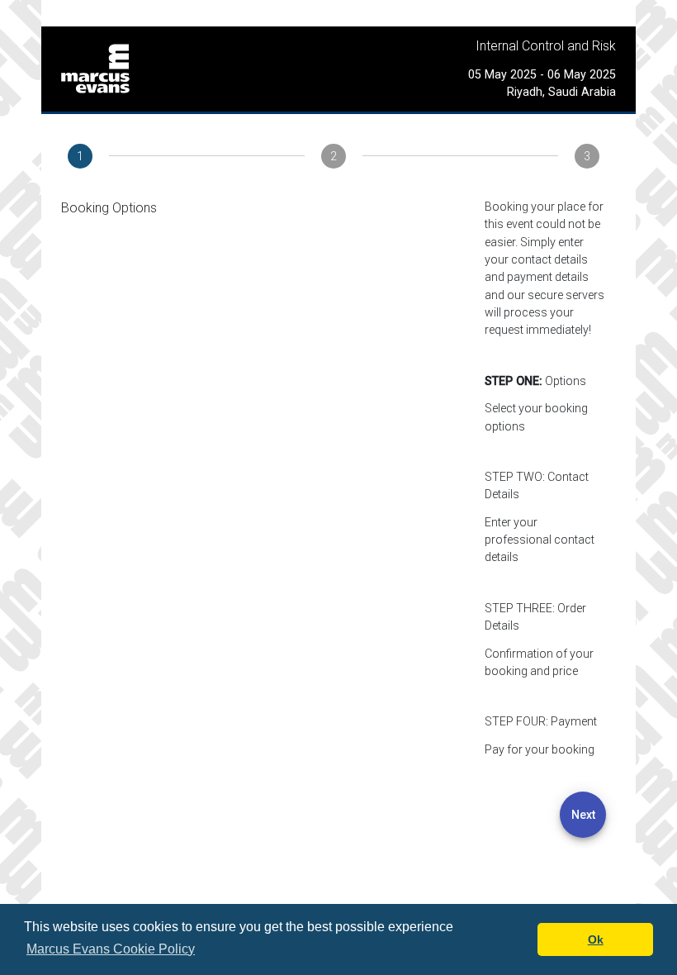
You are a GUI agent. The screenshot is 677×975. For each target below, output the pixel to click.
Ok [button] (596, 939)
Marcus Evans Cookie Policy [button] (110, 949)
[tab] (80, 156)
